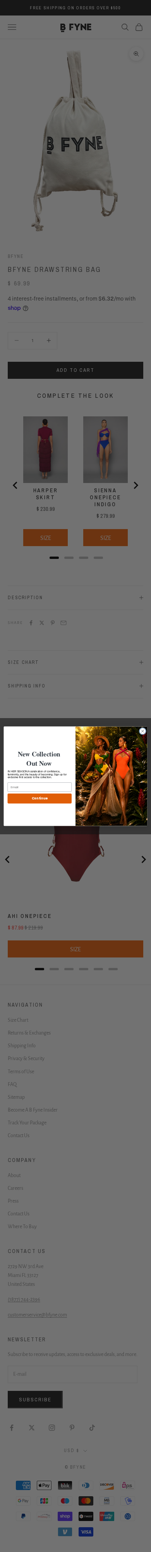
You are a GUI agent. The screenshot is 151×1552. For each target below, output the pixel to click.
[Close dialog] (142, 731)
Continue (40, 798)
